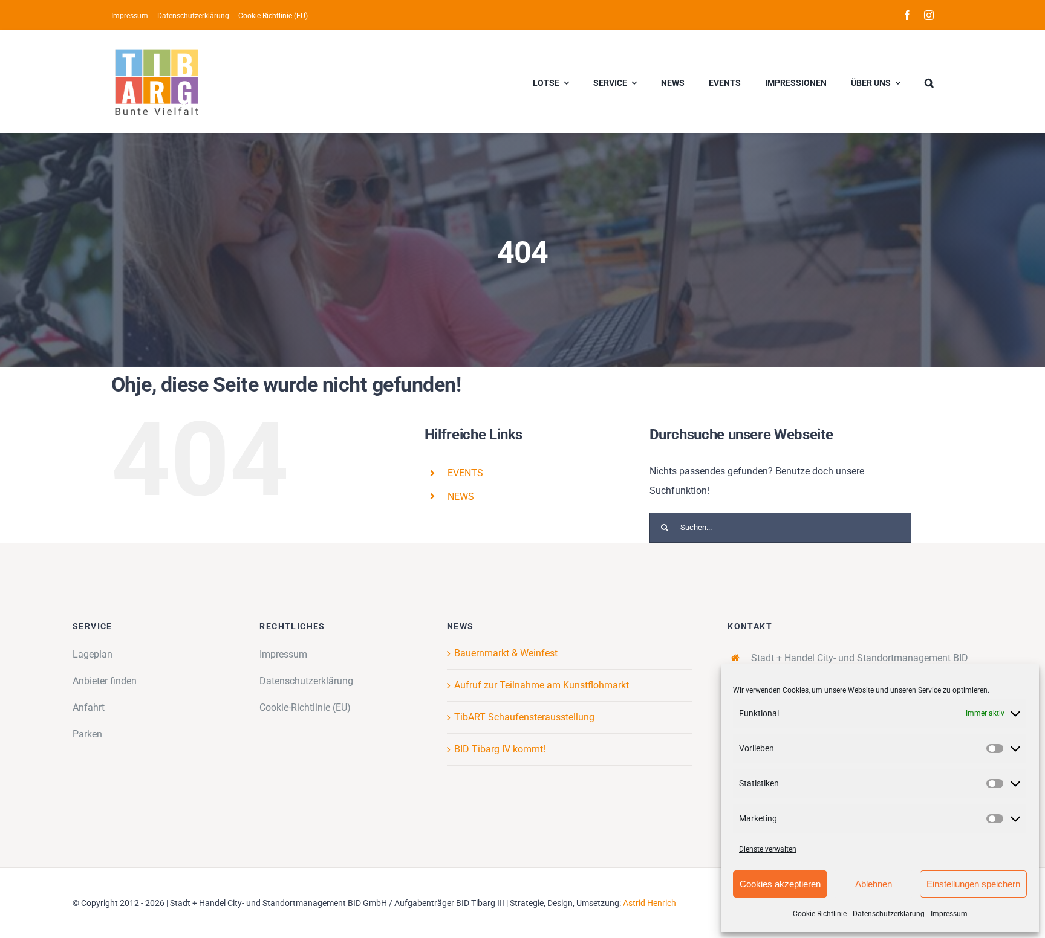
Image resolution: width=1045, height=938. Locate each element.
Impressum (949, 914)
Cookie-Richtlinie (820, 914)
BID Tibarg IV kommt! (499, 749)
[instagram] (929, 15)
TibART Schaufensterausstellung (524, 717)
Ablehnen (873, 884)
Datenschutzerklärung (889, 914)
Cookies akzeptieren (780, 884)
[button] (929, 82)
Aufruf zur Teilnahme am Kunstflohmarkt (541, 685)
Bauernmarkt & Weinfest (506, 653)
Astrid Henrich (649, 903)
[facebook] (907, 15)
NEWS (461, 496)
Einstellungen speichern (973, 884)
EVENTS (465, 473)
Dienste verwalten (767, 849)
